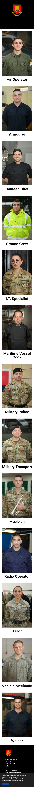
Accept (5, 784)
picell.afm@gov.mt (15, 773)
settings (21, 780)
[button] (17, 22)
